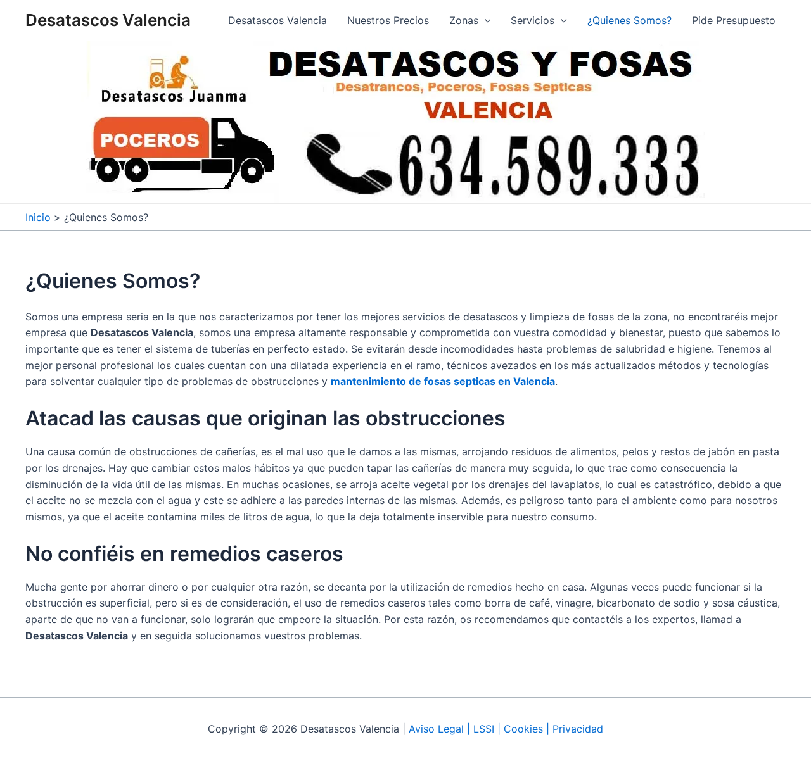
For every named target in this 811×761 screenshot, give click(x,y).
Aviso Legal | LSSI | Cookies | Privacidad (506, 728)
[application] (484, 20)
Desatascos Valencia (108, 20)
